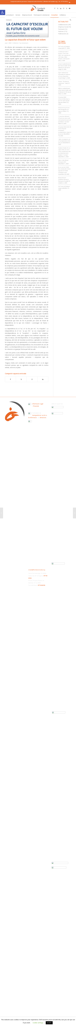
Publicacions (62, 34)
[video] (26, 29)
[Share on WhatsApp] (32, 379)
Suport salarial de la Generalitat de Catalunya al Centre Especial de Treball (64, 75)
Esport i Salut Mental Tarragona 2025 (63, 161)
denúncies (43, 417)
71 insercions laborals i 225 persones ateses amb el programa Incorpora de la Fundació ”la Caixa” (64, 119)
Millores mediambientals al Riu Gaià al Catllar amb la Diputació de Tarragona (64, 90)
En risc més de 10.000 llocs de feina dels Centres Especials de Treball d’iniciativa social (64, 169)
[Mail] (69, 2)
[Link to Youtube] (69, 8)
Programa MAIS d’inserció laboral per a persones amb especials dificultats (64, 99)
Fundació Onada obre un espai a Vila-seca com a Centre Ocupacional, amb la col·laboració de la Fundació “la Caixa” (64, 151)
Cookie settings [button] (38, 1023)
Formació (61, 29)
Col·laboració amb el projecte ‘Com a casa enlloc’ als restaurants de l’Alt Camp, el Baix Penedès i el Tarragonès (64, 55)
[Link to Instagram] (63, 8)
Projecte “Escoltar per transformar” (63, 82)
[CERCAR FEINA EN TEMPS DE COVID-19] (1, 513)
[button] (2, 12)
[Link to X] (57, 8)
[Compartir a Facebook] (10, 379)
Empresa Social (63, 27)
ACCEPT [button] (49, 1023)
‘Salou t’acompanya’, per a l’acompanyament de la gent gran (64, 141)
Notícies (16, 43)
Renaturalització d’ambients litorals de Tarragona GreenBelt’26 (64, 179)
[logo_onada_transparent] (38, 8)
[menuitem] (10, 14)
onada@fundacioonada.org (36, 570)
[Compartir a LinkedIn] (43, 379)
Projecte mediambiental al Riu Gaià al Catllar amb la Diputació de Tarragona (64, 65)
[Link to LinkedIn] (60, 8)
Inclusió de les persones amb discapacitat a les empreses (64, 109)
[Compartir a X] (21, 379)
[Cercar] (70, 19)
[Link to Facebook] (54, 8)
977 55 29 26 (64, 1)
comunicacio (24, 43)
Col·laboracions (63, 25)
